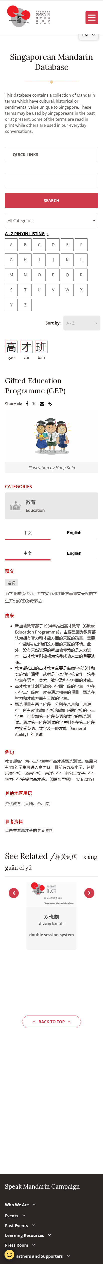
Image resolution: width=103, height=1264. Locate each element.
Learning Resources (24, 1235)
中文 (28, 533)
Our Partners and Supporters (34, 1256)
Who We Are (17, 1205)
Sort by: (53, 323)
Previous (14, 893)
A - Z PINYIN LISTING (25, 233)
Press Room (16, 1245)
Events (11, 1216)
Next (89, 893)
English (74, 533)
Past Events (16, 1225)
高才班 (27, 830)
